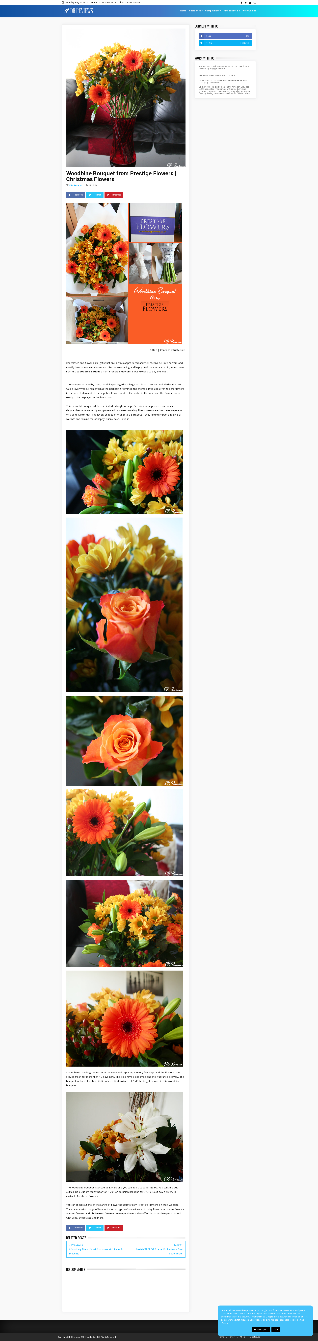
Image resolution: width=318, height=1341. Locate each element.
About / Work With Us (129, 2)
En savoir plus (261, 1329)
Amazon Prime (232, 10)
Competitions (212, 10)
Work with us (249, 10)
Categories (195, 10)
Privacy (232, 1337)
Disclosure (107, 2)
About (242, 1337)
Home (94, 2)
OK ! (276, 1329)
